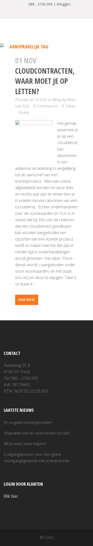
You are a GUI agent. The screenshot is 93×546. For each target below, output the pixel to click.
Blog (56, 99)
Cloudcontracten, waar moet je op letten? (45, 81)
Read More (27, 300)
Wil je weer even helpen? (25, 443)
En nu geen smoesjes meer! (28, 422)
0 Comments (45, 106)
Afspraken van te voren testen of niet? (37, 433)
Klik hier (11, 496)
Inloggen (63, 4)
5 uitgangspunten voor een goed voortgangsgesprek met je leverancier (36, 457)
